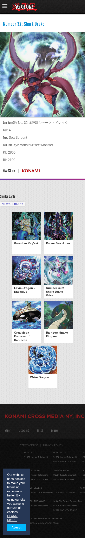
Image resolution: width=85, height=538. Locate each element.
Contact (55, 431)
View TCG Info (9, 171)
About (8, 431)
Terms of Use (29, 445)
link (5, 6)
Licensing (24, 431)
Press (40, 431)
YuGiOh (24, 7)
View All (12, 204)
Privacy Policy (53, 445)
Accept (16, 527)
